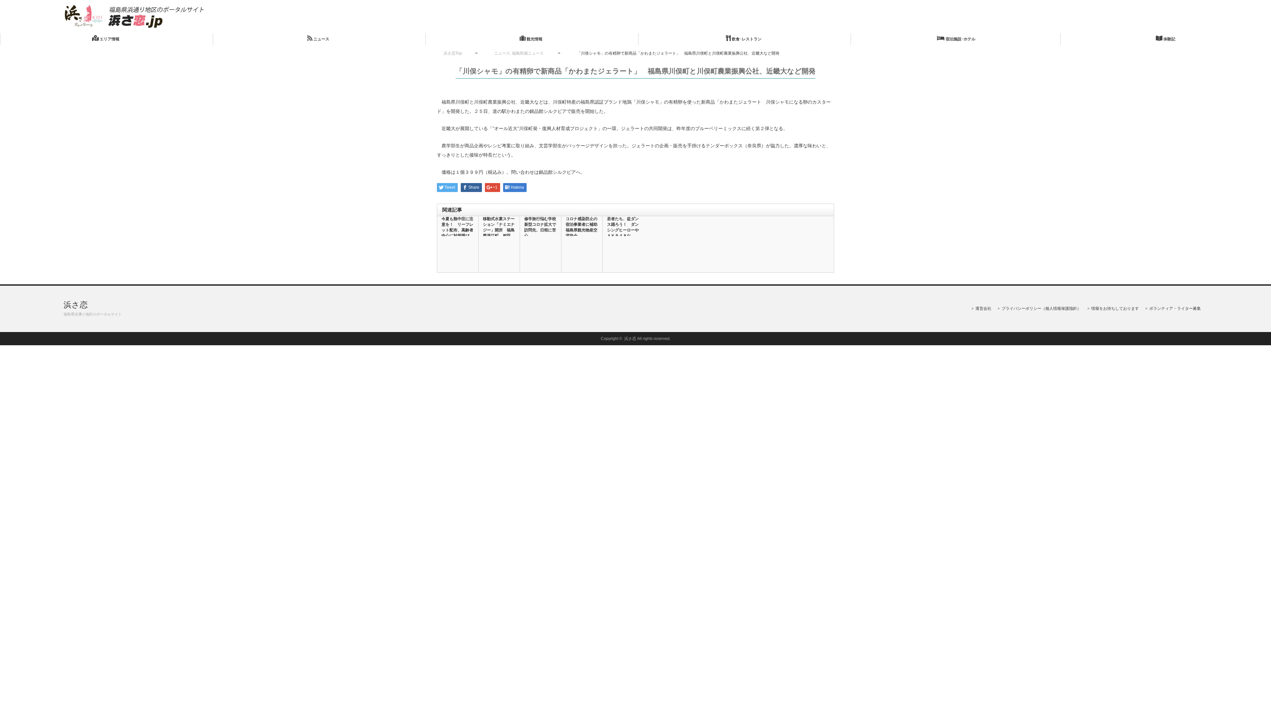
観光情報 (534, 39)
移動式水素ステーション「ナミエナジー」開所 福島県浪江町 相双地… (499, 230)
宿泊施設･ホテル (960, 39)
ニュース (320, 39)
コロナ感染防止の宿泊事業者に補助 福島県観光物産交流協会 (582, 227)
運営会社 (983, 308)
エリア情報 (109, 39)
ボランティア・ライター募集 (1175, 308)
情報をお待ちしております (1115, 308)
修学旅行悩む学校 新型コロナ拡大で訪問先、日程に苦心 (540, 227)
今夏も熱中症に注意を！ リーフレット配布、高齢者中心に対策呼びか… (457, 230)
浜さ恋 (76, 304)
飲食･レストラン (746, 39)
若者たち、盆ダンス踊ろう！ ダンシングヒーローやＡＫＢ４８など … (623, 230)
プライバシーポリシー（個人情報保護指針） (1041, 308)
